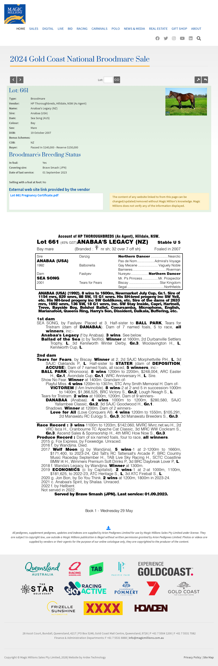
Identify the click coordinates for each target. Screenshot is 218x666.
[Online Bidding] (198, 79)
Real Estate (158, 28)
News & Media (134, 28)
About (196, 28)
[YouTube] (183, 38)
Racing (82, 28)
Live (61, 28)
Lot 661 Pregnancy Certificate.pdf (34, 195)
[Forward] (20, 79)
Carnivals (100, 28)
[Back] (13, 79)
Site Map (208, 657)
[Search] (199, 38)
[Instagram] (175, 38)
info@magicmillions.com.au (146, 638)
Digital (48, 28)
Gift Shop (179, 28)
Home (20, 28)
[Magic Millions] (15, 14)
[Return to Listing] (205, 79)
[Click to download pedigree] (109, 528)
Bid (70, 28)
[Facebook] (158, 38)
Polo (116, 28)
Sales (33, 28)
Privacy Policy (192, 657)
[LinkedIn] (192, 38)
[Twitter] (167, 38)
